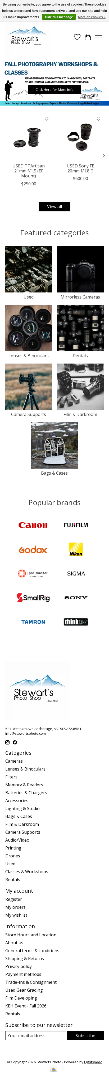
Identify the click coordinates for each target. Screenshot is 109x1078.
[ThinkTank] (76, 622)
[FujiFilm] (76, 525)
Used (29, 297)
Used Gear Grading (24, 990)
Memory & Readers (24, 785)
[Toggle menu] (98, 37)
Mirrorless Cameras (80, 297)
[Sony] (76, 598)
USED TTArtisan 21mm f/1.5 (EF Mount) (28, 171)
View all (54, 207)
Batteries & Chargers (26, 793)
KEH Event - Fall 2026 (26, 1006)
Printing (13, 848)
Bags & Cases (54, 473)
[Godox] (33, 549)
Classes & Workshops (26, 872)
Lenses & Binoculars (28, 356)
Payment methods (23, 974)
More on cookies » (92, 17)
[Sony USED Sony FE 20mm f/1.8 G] (80, 137)
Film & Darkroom (80, 414)
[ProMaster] (33, 574)
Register (13, 899)
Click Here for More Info (54, 89)
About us (14, 943)
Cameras (14, 761)
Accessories (16, 800)
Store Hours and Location (30, 935)
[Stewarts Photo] (27, 37)
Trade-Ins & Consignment (31, 982)
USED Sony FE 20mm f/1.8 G (80, 168)
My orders (15, 907)
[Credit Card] (53, 1070)
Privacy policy (18, 966)
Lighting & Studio (22, 808)
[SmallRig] (33, 598)
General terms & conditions (32, 950)
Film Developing (21, 998)
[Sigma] (76, 574)
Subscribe (85, 1036)
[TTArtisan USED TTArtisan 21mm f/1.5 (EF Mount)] (28, 137)
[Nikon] (76, 549)
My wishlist (16, 915)
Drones (12, 856)
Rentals (80, 356)
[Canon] (33, 525)
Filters (11, 777)
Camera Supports (28, 414)
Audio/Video (17, 840)
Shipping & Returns (24, 958)
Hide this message (59, 17)
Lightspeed (93, 1062)
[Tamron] (33, 622)
